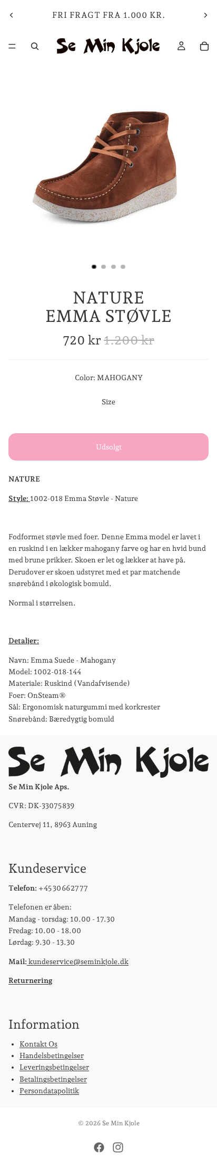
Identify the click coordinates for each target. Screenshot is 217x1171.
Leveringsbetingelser (54, 1067)
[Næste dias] (205, 15)
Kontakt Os (38, 1044)
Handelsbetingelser (51, 1055)
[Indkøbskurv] (204, 46)
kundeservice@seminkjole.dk (78, 961)
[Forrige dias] (11, 15)
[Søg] (34, 46)
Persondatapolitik (49, 1090)
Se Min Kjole (121, 1123)
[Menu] (12, 46)
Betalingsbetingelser (53, 1079)
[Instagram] (118, 1147)
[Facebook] (99, 1147)
